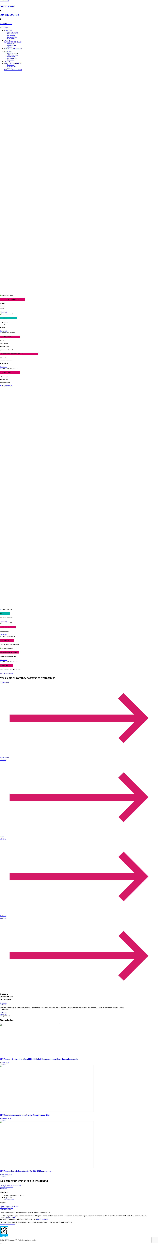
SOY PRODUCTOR (9, 15)
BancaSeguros (11, 45)
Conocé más (3, 312)
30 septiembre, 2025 (6, 1174)
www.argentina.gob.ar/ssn (7, 1224)
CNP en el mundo (12, 32)
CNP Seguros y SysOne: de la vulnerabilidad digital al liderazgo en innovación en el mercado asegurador (39, 1059)
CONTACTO (6, 23)
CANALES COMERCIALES (12, 42)
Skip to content (4, 1)
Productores (10, 43)
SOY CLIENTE (7, 6)
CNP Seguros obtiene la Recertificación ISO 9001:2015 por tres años (25, 1171)
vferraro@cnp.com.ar (42, 1219)
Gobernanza (10, 38)
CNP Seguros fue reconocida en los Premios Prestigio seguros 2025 (25, 1115)
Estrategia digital (12, 37)
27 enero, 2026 (4, 1062)
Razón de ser (11, 35)
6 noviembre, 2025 (5, 1118)
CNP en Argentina (12, 34)
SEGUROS (7, 40)
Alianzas (9, 47)
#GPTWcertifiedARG (6, 385)
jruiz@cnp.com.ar (10, 1217)
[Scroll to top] (0, 1243)
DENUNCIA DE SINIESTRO (13, 48)
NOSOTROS (8, 30)
